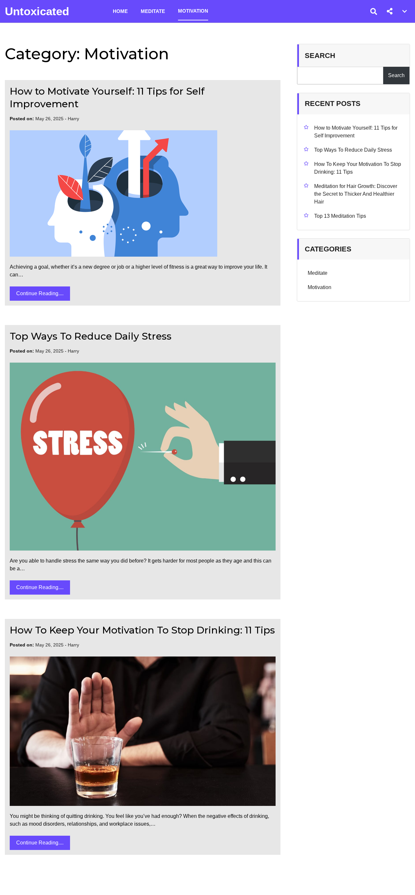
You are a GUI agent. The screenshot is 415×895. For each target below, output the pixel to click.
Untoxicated (37, 11)
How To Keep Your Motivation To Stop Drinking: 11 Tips (142, 630)
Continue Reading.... (40, 293)
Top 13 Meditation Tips (340, 216)
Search (320, 56)
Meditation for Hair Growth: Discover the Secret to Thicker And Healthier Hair (355, 193)
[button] (390, 11)
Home (120, 11)
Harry (73, 118)
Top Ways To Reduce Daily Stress (91, 336)
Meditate (153, 11)
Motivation (193, 11)
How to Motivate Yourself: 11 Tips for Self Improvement (355, 131)
